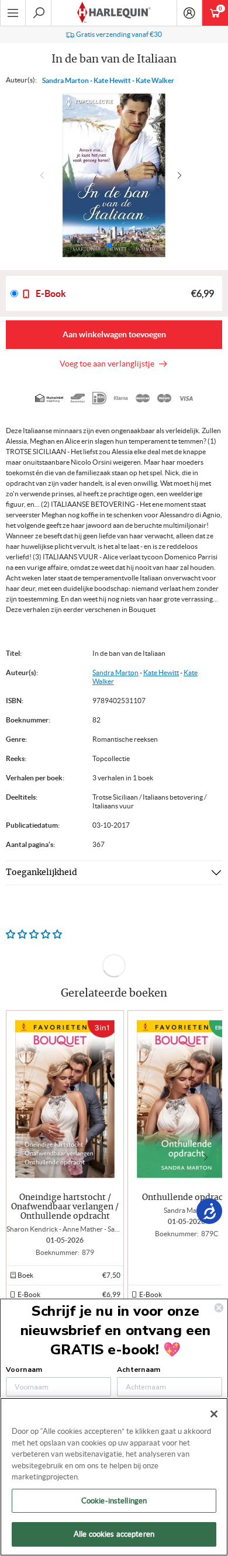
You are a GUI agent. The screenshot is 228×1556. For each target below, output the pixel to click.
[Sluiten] (214, 1414)
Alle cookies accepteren (114, 1534)
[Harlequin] (114, 13)
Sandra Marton (65, 80)
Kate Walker (155, 80)
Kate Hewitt (112, 80)
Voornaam (24, 1369)
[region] (114, 1477)
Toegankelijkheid (41, 873)
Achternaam (138, 1369)
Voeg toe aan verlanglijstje (109, 363)
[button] (182, 175)
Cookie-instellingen (114, 1500)
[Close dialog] (219, 1308)
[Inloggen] (189, 13)
